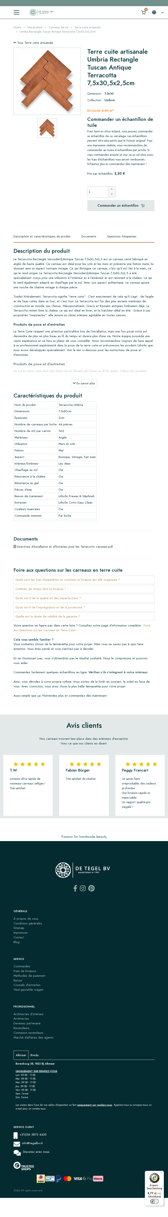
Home (17, 27)
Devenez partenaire (27, 1023)
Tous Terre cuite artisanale (34, 42)
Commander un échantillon (119, 205)
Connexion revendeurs (28, 1032)
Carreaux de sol (58, 27)
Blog (16, 942)
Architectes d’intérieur (29, 1014)
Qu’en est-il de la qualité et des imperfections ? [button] (48, 598)
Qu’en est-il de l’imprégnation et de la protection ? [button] (50, 607)
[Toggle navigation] (16, 12)
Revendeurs (21, 1028)
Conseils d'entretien (27, 985)
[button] (111, 189)
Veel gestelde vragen (28, 989)
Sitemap (19, 928)
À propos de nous (26, 918)
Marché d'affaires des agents (33, 1037)
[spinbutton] (99, 192)
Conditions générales (28, 923)
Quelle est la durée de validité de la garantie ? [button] (47, 616)
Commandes (22, 966)
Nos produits (35, 27)
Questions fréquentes (121, 236)
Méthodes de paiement (29, 975)
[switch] (154, 1201)
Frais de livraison (25, 971)
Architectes (21, 1018)
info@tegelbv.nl (32, 1143)
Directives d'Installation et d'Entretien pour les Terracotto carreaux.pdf (64, 546)
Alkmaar (21, 1055)
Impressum (21, 932)
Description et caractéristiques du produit (42, 236)
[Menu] (161, 1173)
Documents (88, 236)
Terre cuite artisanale (87, 27)
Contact (19, 937)
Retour (18, 980)
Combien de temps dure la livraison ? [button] (40, 589)
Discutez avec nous (36, 1151)
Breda (35, 1055)
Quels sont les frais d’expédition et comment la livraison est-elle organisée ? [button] (67, 579)
